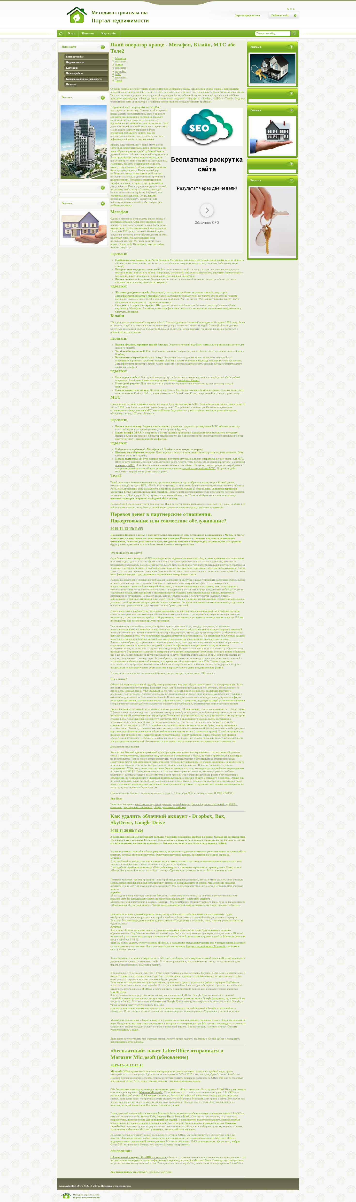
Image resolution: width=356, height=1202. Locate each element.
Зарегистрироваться (247, 15)
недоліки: (120, 71)
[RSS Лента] (288, 9)
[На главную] (104, 25)
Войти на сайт (279, 15)
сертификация (181, 804)
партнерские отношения (138, 807)
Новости (71, 84)
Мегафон (120, 58)
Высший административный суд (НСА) (214, 804)
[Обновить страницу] (291, 9)
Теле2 (118, 80)
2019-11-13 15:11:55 (126, 529)
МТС (118, 74)
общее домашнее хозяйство (170, 807)
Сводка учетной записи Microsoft (206, 946)
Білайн (119, 64)
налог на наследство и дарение (153, 804)
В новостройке (75, 56)
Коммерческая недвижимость (84, 78)
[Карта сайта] (294, 9)
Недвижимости (75, 62)
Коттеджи (71, 67)
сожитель (116, 807)
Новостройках (75, 73)
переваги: (120, 61)
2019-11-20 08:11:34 (126, 830)
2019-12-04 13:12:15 (126, 1065)
